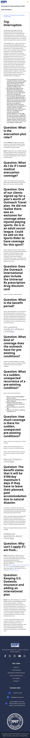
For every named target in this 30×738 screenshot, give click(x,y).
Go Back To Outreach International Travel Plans (14, 16)
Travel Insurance (16, 670)
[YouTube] (19, 656)
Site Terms (16, 736)
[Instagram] (14, 656)
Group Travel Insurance (16, 675)
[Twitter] (9, 656)
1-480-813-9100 (17, 693)
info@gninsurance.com (13, 570)
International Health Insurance (16, 673)
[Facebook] (5, 656)
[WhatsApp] (24, 656)
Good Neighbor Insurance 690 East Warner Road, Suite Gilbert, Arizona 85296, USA (17, 703)
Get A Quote (16, 678)
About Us (16, 667)
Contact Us (16, 681)
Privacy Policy (24, 736)
